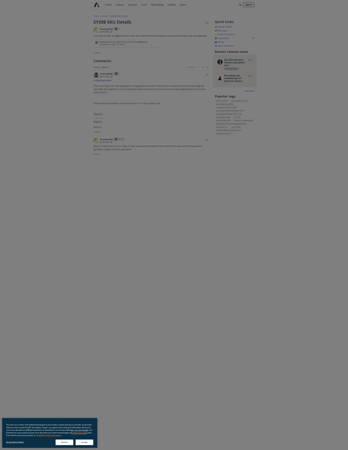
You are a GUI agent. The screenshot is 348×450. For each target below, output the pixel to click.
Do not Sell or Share (15, 442)
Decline (64, 442)
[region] (49, 433)
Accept (84, 442)
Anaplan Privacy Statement (49, 435)
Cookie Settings (79, 432)
